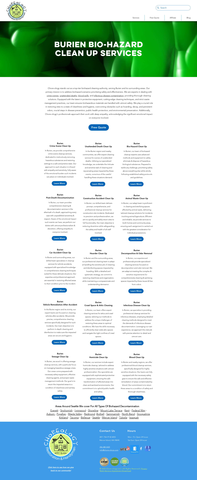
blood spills (83, 95)
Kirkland (63, 417)
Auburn (50, 414)
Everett (54, 410)
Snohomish (66, 410)
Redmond (89, 414)
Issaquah (134, 417)
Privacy (144, 469)
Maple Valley (75, 414)
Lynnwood (80, 410)
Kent (127, 410)
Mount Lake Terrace (111, 410)
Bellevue (85, 417)
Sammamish (113, 414)
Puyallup (61, 414)
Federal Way (138, 410)
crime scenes (53, 95)
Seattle (96, 417)
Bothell (100, 414)
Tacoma (74, 417)
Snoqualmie (143, 414)
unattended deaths (68, 95)
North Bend (128, 414)
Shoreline (93, 410)
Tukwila (123, 417)
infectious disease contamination (109, 95)
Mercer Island (109, 417)
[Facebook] (141, 449)
